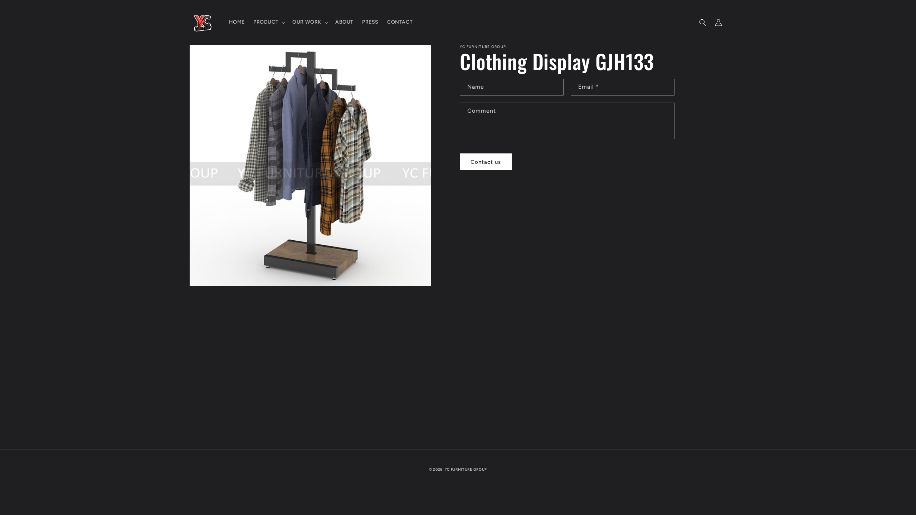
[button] (268, 22)
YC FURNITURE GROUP (466, 469)
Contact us (486, 162)
